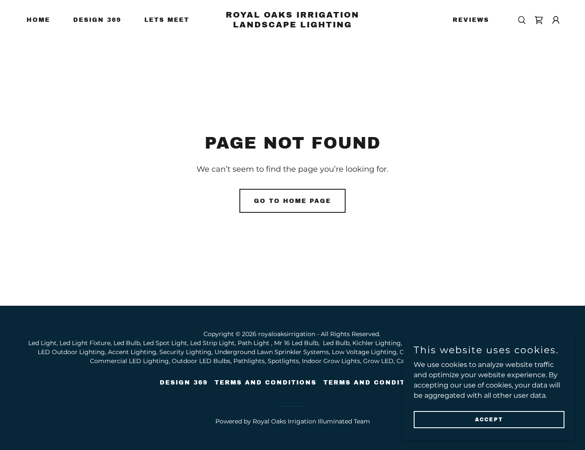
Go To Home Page (292, 201)
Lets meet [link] (166, 20)
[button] (538, 20)
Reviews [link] (471, 20)
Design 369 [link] (97, 20)
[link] (292, 25)
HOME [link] (38, 20)
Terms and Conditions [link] (265, 382)
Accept (489, 419)
